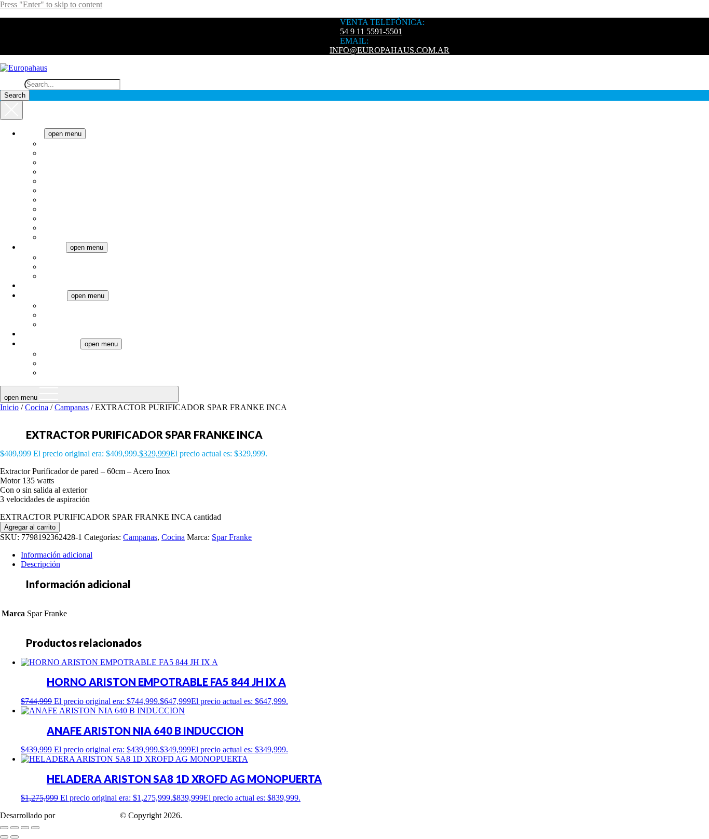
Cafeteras (57, 152)
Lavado (54, 218)
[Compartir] (25, 827)
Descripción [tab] (40, 564)
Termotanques (44, 295)
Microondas (61, 227)
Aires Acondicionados (78, 257)
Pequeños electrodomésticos (87, 237)
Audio (31, 333)
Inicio (9, 407)
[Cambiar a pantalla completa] (14, 827)
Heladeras (58, 199)
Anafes (53, 143)
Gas (48, 314)
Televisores (39, 285)
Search (11, 83)
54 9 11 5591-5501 (371, 31)
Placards (55, 372)
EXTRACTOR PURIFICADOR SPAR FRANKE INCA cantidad (110, 516)
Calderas (56, 324)
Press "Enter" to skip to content (51, 4)
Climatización (43, 246)
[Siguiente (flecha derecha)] (14, 836)
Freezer (54, 190)
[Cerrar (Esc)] (35, 827)
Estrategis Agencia (87, 815)
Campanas (59, 162)
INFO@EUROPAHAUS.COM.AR (389, 50)
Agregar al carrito (30, 527)
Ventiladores (62, 276)
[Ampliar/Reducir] (4, 827)
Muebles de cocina (72, 363)
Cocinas (55, 181)
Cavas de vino (65, 171)
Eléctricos (58, 305)
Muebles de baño (70, 353)
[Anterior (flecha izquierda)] (4, 836)
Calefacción (61, 266)
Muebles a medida (50, 343)
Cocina (32, 133)
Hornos (54, 209)
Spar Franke (232, 537)
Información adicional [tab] (56, 554)
